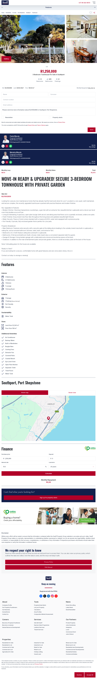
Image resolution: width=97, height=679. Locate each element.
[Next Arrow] (94, 7)
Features (48, 7)
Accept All (90, 675)
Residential (8, 12)
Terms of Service (41, 125)
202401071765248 (25, 142)
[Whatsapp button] (10, 146)
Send (91, 129)
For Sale (14, 12)
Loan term (52, 462)
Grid (93, 60)
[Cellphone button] (3, 146)
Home (3, 12)
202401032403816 (25, 158)
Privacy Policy (61, 122)
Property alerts (57, 117)
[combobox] (49, 67)
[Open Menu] (93, 2)
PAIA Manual (48, 567)
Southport (28, 12)
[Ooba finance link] (90, 448)
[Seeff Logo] (5, 2)
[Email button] (6, 146)
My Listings (92, 147)
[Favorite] (90, 12)
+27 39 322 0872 (84, 2)
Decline (79, 675)
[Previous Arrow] (2, 7)
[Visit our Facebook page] (40, 596)
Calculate (48, 473)
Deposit (51, 454)
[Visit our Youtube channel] (56, 596)
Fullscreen (86, 60)
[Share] (94, 12)
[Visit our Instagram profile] (52, 596)
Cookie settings (66, 675)
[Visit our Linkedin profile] (48, 596)
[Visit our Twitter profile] (44, 596)
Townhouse (34, 12)
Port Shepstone (21, 12)
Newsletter (9, 117)
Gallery (6, 59)
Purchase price (6, 454)
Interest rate (5, 462)
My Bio (93, 145)
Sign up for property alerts (48, 497)
